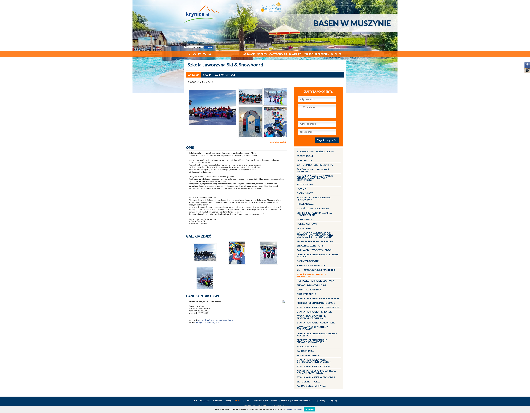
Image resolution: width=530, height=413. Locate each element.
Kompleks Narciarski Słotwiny (315, 280)
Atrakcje (249, 54)
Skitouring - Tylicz (308, 381)
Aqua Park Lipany (307, 346)
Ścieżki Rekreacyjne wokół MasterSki (313, 170)
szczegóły (193, 75)
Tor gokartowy (307, 223)
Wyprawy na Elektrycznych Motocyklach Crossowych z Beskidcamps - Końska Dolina (315, 234)
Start (195, 401)
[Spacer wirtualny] (200, 54)
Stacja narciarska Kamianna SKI (316, 322)
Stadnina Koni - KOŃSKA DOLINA (315, 151)
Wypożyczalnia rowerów (313, 208)
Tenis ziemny (304, 219)
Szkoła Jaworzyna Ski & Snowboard (311, 275)
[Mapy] (190, 54)
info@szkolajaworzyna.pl (207, 322)
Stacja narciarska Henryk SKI (314, 311)
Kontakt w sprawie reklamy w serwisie (296, 401)
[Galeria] (209, 54)
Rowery (302, 188)
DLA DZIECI (295, 54)
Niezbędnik (322, 54)
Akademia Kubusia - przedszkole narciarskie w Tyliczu (316, 371)
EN (342, 2)
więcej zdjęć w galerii (278, 142)
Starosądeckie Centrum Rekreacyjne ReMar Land (311, 317)
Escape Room (305, 156)
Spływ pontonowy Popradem (315, 241)
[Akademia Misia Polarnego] (251, 96)
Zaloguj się (332, 401)
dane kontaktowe (225, 75)
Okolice (336, 54)
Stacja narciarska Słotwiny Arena (318, 307)
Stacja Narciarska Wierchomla (316, 377)
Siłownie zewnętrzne (310, 245)
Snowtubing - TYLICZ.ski (311, 285)
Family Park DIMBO (308, 355)
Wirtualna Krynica (261, 401)
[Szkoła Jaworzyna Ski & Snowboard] (212, 107)
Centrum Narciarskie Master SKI (316, 269)
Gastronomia (278, 54)
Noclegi (262, 54)
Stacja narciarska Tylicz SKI (314, 366)
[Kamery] (205, 54)
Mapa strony (320, 401)
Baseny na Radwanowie (311, 265)
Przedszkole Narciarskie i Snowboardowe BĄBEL (312, 341)
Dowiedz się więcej (294, 409)
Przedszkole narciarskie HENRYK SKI (318, 298)
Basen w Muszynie (308, 261)
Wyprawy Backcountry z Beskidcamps (312, 328)
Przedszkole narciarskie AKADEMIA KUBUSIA (318, 255)
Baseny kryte (305, 193)
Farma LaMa (304, 228)
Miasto (308, 54)
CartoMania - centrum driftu (315, 164)
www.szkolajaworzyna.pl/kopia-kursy (215, 320)
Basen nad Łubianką (309, 289)
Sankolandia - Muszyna (311, 386)
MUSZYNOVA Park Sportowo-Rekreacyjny (314, 198)
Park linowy (304, 160)
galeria (207, 75)
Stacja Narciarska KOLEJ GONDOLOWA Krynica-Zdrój (314, 360)
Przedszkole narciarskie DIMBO (316, 302)
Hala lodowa (305, 204)
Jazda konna (305, 184)
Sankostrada (305, 351)
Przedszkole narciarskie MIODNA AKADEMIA (317, 334)
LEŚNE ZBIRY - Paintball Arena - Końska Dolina (315, 214)
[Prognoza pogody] (195, 54)
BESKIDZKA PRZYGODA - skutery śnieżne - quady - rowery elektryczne (315, 177)
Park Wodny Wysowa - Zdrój (314, 250)
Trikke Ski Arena (306, 294)
